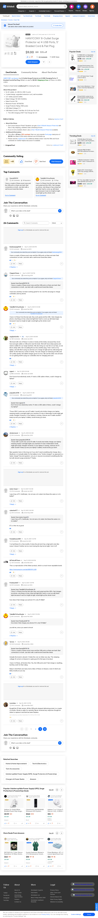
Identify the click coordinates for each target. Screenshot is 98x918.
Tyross (12, 642)
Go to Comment (10, 195)
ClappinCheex (14, 273)
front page (48, 134)
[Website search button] (65, 6)
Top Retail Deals (27, 16)
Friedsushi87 (14, 583)
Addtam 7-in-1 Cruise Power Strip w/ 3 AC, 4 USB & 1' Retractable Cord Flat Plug (57, 810)
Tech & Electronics (39, 764)
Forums (10, 20)
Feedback (96, 907)
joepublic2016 (14, 393)
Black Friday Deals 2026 (38, 897)
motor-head (14, 489)
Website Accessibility (56, 902)
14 (28, 823)
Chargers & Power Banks (15, 779)
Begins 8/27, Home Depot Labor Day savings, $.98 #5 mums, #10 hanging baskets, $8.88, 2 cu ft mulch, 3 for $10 (86, 170)
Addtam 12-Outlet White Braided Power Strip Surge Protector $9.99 (13, 810)
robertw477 (14, 510)
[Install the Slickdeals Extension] (83, 884)
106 (51, 866)
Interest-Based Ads (56, 897)
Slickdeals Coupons (37, 890)
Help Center (18, 892)
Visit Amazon (33, 62)
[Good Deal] (21, 161)
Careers (16, 899)
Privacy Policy (54, 890)
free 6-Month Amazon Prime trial (48, 125)
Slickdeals (4, 20)
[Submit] (24, 223)
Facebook (6, 895)
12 (6, 866)
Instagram (6, 898)
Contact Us (17, 902)
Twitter (5, 893)
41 (29, 57)
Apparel (67, 16)
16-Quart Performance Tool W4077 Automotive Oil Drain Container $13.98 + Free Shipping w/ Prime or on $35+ (86, 66)
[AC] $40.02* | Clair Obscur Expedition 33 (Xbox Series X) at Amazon (13, 853)
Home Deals (91, 16)
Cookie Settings (76, 914)
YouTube (6, 900)
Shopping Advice (58, 16)
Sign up (20, 230)
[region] (49, 914)
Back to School (16, 16)
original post (22, 138)
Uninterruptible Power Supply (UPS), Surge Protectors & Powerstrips (31, 774)
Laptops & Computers (79, 16)
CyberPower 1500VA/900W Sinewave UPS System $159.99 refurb (35, 810)
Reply (20, 263)
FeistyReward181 (15, 539)
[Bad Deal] (36, 161)
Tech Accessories (13, 769)
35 (50, 823)
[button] (92, 8)
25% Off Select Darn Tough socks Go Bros (85, 76)
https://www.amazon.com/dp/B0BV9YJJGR (23, 569)
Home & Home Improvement (16, 764)
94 (29, 866)
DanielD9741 (14, 178)
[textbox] (34, 210)
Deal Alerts (34, 892)
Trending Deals (75, 136)
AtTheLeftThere (15, 560)
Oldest (54, 223)
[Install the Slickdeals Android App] (83, 889)
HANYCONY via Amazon (11, 78)
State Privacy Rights (56, 899)
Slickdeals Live (35, 895)
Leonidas (13, 703)
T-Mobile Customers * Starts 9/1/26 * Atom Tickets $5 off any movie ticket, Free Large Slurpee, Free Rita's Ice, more (86, 160)
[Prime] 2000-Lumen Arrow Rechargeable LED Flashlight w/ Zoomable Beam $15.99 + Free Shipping (86, 97)
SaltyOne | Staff (58, 119)
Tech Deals (47, 16)
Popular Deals (75, 52)
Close (89, 914)
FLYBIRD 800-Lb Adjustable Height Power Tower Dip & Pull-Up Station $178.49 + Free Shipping (86, 55)
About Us (17, 890)
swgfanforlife (14, 336)
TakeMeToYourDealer (47, 178)
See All (51, 790)
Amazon (33, 779)
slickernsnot (14, 433)
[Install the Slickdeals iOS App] (83, 895)
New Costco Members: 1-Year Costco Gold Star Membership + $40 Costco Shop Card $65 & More (86, 87)
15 (6, 823)
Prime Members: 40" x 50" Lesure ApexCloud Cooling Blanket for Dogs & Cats (56, 853)
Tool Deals (38, 16)
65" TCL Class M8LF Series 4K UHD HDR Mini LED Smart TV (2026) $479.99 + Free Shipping (86, 180)
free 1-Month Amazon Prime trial (42, 130)
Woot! (27, 820)
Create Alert (58, 25)
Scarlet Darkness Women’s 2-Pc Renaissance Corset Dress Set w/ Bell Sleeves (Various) (35, 853)
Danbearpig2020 (15, 247)
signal (12, 371)
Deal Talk (16, 20)
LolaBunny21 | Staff (57, 145)
